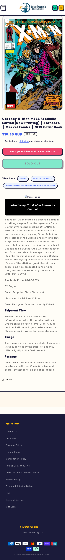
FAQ (8, 493)
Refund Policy (13, 452)
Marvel (23, 178)
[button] (3, 7)
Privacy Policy (13, 479)
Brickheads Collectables (28, 554)
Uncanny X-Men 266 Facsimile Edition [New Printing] (30, 185)
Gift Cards (11, 506)
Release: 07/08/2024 (42, 178)
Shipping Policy (14, 445)
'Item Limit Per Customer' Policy (22, 472)
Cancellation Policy (16, 458)
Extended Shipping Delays (19, 486)
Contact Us (12, 431)
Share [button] (9, 379)
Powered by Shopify (44, 554)
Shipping (24, 141)
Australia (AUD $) (30, 532)
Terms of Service (15, 500)
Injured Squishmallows (18, 465)
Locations (11, 438)
